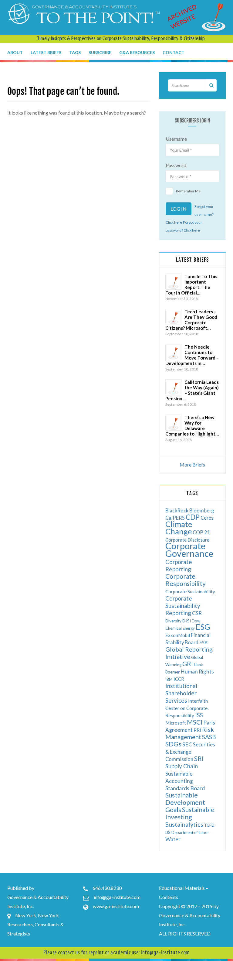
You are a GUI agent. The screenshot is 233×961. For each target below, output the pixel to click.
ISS (199, 714)
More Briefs (192, 464)
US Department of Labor (187, 832)
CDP (193, 517)
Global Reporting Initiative (189, 653)
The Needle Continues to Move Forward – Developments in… (192, 355)
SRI (199, 758)
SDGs (173, 744)
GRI (187, 663)
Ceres (207, 518)
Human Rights (197, 671)
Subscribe (100, 52)
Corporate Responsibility (185, 579)
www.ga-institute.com (116, 906)
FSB (203, 642)
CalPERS (175, 518)
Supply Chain (181, 766)
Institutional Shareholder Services (181, 693)
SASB (209, 736)
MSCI (194, 722)
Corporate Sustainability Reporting (182, 605)
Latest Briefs (46, 52)
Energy (189, 628)
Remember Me (188, 191)
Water (173, 839)
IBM (169, 679)
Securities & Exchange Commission (190, 752)
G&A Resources (137, 52)
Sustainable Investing (189, 813)
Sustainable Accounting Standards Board (185, 780)
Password (176, 165)
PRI (197, 730)
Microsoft (175, 722)
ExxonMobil (177, 635)
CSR (197, 613)
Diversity (173, 620)
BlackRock (176, 510)
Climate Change (178, 527)
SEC (187, 744)
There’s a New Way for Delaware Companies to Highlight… (192, 425)
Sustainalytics (184, 824)
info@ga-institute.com (117, 897)
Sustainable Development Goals (185, 802)
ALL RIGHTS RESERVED (185, 933)
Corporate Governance (189, 549)
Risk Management (189, 733)
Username (176, 139)
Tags (75, 52)
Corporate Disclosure (187, 539)
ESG (203, 626)
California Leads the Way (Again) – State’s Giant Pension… (192, 390)
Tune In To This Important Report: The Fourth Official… (191, 284)
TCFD (209, 825)
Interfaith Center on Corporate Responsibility (186, 708)
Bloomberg (201, 510)
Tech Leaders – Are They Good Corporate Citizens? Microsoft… (191, 320)
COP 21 (201, 532)
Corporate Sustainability (190, 591)
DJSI (186, 620)
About (15, 52)
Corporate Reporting (178, 565)
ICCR (179, 679)
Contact (173, 52)
